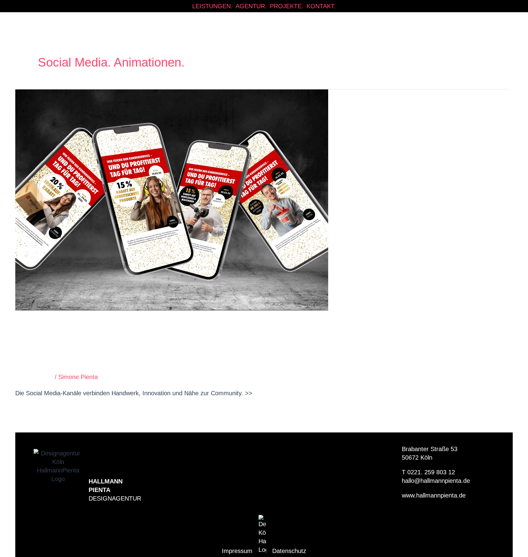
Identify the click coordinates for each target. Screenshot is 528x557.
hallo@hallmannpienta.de (436, 480)
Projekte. (286, 6)
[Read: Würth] (171, 199)
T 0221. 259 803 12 (428, 472)
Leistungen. (212, 6)
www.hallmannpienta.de (434, 495)
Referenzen (37, 377)
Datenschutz (289, 551)
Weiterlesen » (34, 410)
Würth (44, 333)
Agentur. (251, 6)
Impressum (237, 551)
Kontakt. (321, 6)
